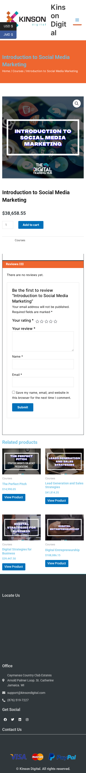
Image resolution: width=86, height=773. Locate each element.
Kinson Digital (58, 20)
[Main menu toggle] (77, 20)
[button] (77, 104)
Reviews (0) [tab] (15, 264)
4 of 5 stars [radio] (50, 321)
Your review (24, 328)
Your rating (23, 320)
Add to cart (31, 225)
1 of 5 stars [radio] (37, 321)
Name (17, 356)
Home (6, 71)
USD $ (10, 26)
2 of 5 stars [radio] (41, 321)
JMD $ (10, 34)
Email (17, 374)
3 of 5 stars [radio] (46, 321)
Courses (18, 71)
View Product (13, 497)
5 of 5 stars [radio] (55, 321)
